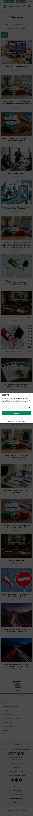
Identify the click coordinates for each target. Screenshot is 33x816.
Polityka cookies (11, 421)
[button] (30, 395)
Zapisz (17, 418)
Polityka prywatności (21, 421)
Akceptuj (16, 413)
